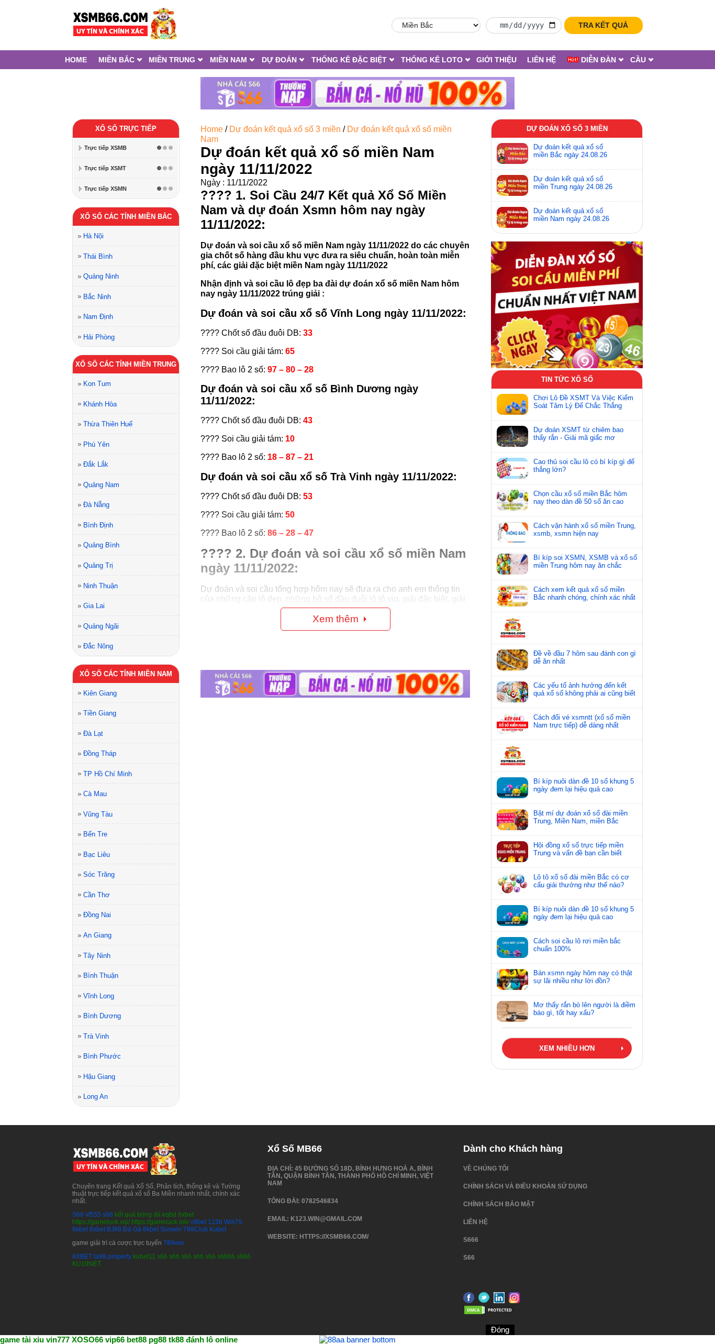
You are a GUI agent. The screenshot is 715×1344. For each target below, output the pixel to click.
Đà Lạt (93, 733)
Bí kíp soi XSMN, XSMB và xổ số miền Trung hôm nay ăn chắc (585, 561)
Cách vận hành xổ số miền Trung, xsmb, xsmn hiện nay (584, 529)
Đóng (500, 1329)
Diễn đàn (597, 60)
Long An (95, 1096)
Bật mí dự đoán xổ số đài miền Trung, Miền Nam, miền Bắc (580, 817)
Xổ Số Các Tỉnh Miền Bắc (126, 217)
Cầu (638, 60)
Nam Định (98, 317)
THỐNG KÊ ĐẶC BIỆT (349, 60)
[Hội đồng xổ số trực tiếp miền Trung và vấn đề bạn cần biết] (512, 851)
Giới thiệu (496, 60)
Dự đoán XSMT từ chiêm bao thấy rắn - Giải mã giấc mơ (578, 434)
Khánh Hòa (100, 404)
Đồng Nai (97, 915)
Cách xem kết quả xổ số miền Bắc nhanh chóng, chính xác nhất (584, 593)
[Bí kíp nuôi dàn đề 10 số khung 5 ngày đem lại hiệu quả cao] (512, 787)
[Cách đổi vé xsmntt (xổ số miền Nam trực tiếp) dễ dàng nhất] (512, 723)
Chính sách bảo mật (498, 1204)
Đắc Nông (98, 646)
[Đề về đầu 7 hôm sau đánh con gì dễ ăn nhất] (512, 659)
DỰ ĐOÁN (279, 60)
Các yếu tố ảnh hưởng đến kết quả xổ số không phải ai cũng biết (584, 689)
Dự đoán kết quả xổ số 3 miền (285, 129)
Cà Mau (95, 794)
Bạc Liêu (96, 854)
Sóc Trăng (99, 874)
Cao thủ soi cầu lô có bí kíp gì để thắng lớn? (583, 465)
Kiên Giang (100, 693)
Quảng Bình (101, 545)
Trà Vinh (96, 1036)
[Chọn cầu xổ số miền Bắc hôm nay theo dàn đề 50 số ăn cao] (512, 500)
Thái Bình (98, 256)
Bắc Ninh (97, 297)
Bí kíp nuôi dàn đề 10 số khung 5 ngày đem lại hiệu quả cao (583, 785)
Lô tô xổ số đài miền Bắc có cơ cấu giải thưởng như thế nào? (581, 881)
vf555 (93, 1214)
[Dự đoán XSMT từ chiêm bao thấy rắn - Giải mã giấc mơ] (512, 436)
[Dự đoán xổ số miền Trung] (512, 185)
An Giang (97, 935)
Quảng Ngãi (101, 626)
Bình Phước (102, 1056)
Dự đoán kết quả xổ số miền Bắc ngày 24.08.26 (570, 151)
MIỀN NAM (228, 60)
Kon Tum (97, 384)
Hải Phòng (99, 337)
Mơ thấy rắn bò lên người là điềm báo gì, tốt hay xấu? (584, 1009)
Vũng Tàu (98, 814)
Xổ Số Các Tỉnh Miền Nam (126, 674)
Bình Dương (102, 1016)
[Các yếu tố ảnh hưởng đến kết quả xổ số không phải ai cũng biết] (512, 691)
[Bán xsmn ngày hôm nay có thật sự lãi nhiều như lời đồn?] (512, 979)
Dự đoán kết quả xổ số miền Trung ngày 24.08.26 (572, 183)
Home (76, 60)
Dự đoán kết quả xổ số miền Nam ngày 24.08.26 (571, 215)
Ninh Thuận (100, 586)
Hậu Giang (99, 1077)
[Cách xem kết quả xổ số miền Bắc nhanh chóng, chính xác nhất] (512, 596)
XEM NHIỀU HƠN (567, 1048)
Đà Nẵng (96, 505)
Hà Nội (93, 236)
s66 (109, 1214)
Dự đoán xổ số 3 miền (567, 129)
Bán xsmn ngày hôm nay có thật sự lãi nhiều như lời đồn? (582, 977)
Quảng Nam (101, 485)
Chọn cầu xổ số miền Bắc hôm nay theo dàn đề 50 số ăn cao (580, 497)
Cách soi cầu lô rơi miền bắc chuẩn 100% (577, 945)
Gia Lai (94, 606)
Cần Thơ (96, 895)
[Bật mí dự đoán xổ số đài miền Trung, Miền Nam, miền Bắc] (512, 819)
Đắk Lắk (95, 464)
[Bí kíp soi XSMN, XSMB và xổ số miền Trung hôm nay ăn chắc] (512, 564)
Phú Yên (96, 444)
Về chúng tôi (485, 1168)
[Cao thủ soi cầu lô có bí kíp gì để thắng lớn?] (512, 468)
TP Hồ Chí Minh (107, 774)
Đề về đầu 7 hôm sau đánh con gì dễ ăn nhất (584, 657)
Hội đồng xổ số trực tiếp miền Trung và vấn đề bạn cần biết (578, 849)
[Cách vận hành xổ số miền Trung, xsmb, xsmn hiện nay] (512, 532)
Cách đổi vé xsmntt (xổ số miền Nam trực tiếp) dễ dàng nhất (581, 721)
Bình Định (98, 525)
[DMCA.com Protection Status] (489, 1313)
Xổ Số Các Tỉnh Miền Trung (125, 364)
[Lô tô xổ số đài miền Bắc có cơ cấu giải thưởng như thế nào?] (512, 883)
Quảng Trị (98, 565)
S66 (78, 1214)
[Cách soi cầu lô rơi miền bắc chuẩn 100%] (512, 947)
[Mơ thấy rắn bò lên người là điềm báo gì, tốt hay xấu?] (512, 1011)
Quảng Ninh (101, 276)
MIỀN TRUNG (172, 60)
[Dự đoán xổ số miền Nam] (512, 217)
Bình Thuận (100, 975)
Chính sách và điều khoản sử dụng (525, 1186)
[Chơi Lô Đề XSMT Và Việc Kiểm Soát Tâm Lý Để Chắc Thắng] (512, 404)
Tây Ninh (96, 956)
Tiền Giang (99, 713)
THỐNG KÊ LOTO (432, 60)
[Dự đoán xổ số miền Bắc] (512, 153)
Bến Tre (95, 834)
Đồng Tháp (99, 753)
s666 (470, 1239)
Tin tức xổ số (567, 379)
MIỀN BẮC (116, 60)
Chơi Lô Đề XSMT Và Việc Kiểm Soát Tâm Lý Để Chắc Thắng (583, 402)
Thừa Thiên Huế (107, 424)
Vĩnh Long (98, 996)
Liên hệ (541, 60)
